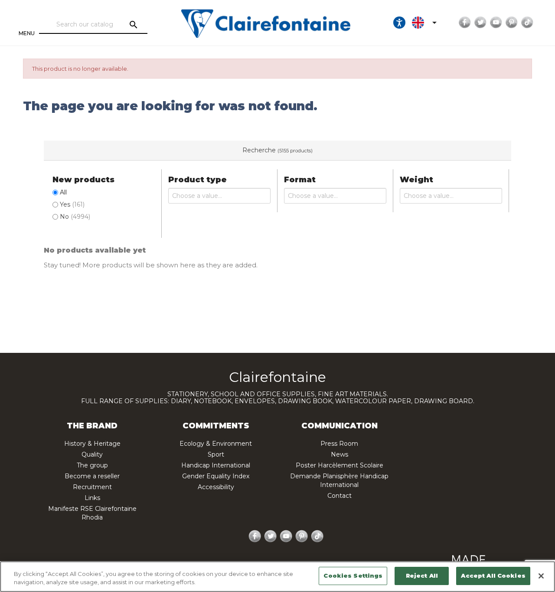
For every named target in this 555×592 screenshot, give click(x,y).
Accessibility (216, 487)
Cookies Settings (352, 575)
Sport (216, 454)
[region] (277, 576)
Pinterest (512, 23)
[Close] (541, 575)
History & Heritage (92, 443)
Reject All (422, 575)
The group (92, 465)
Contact (339, 496)
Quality (92, 454)
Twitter (480, 23)
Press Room (339, 443)
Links (92, 498)
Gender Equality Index (215, 476)
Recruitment (92, 487)
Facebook (465, 23)
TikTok (527, 23)
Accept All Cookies (493, 575)
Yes (72, 204)
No (75, 216)
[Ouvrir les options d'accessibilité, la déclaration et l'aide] (399, 22)
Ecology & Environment (216, 443)
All (63, 192)
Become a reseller (92, 476)
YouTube (496, 23)
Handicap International (215, 465)
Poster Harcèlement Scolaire (339, 465)
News (339, 454)
